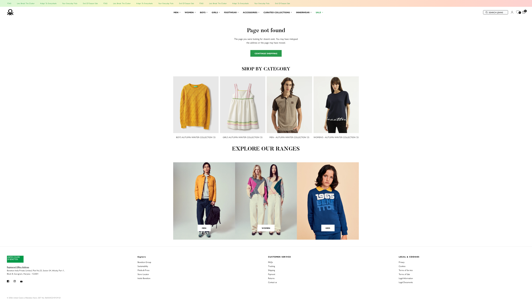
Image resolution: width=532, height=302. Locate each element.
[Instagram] (17, 281)
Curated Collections (277, 12)
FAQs (270, 262)
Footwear (230, 12)
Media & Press (143, 270)
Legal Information (406, 278)
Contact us (272, 282)
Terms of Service (406, 270)
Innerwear (303, 12)
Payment (271, 274)
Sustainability (143, 266)
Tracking (271, 266)
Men (176, 12)
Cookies (402, 266)
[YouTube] (23, 281)
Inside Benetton (144, 278)
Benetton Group (144, 262)
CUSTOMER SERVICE (279, 257)
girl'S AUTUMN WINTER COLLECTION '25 (243, 137)
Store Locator (143, 274)
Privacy (401, 262)
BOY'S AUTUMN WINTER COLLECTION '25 (196, 137)
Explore (142, 257)
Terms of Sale (404, 274)
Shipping (271, 270)
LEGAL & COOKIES (409, 257)
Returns (271, 278)
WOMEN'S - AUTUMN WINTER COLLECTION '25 (336, 137)
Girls (215, 12)
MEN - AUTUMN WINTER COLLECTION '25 (289, 137)
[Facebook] (10, 281)
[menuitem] (177, 12)
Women (189, 12)
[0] (523, 12)
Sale (318, 12)
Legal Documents (406, 282)
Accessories (250, 12)
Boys (202, 12)
